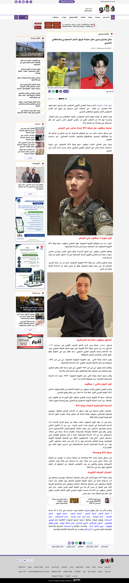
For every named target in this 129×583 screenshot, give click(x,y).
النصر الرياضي (71, 546)
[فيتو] (107, 9)
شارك (65, 91)
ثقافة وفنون (73, 17)
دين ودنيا (108, 571)
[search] (16, 17)
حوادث (64, 17)
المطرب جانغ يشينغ (92, 546)
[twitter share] (57, 91)
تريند (84, 571)
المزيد (30, 158)
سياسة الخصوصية (57, 576)
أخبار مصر (106, 17)
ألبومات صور (91, 571)
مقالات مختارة (38, 567)
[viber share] (69, 543)
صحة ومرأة (21, 567)
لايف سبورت (22, 571)
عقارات (29, 567)
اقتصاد (83, 17)
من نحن (75, 576)
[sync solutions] (76, 581)
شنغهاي (80, 546)
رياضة (90, 17)
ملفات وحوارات (67, 571)
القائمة (22, 17)
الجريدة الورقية (66, 1)
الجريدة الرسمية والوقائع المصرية (38, 571)
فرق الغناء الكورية (104, 105)
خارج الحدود (55, 567)
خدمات (47, 567)
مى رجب (109, 91)
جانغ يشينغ (104, 546)
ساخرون (100, 571)
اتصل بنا (67, 576)
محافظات (55, 17)
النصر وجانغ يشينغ (57, 546)
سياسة (97, 17)
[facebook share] (60, 91)
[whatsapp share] (53, 91)
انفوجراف (77, 571)
